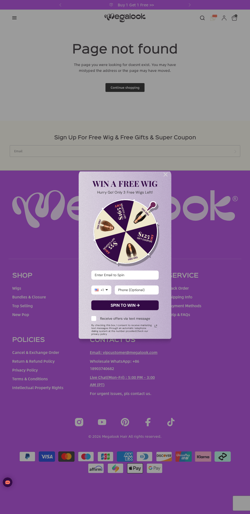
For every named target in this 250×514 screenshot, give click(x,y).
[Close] (165, 174)
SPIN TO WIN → (125, 305)
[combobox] (101, 290)
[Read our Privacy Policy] (156, 326)
